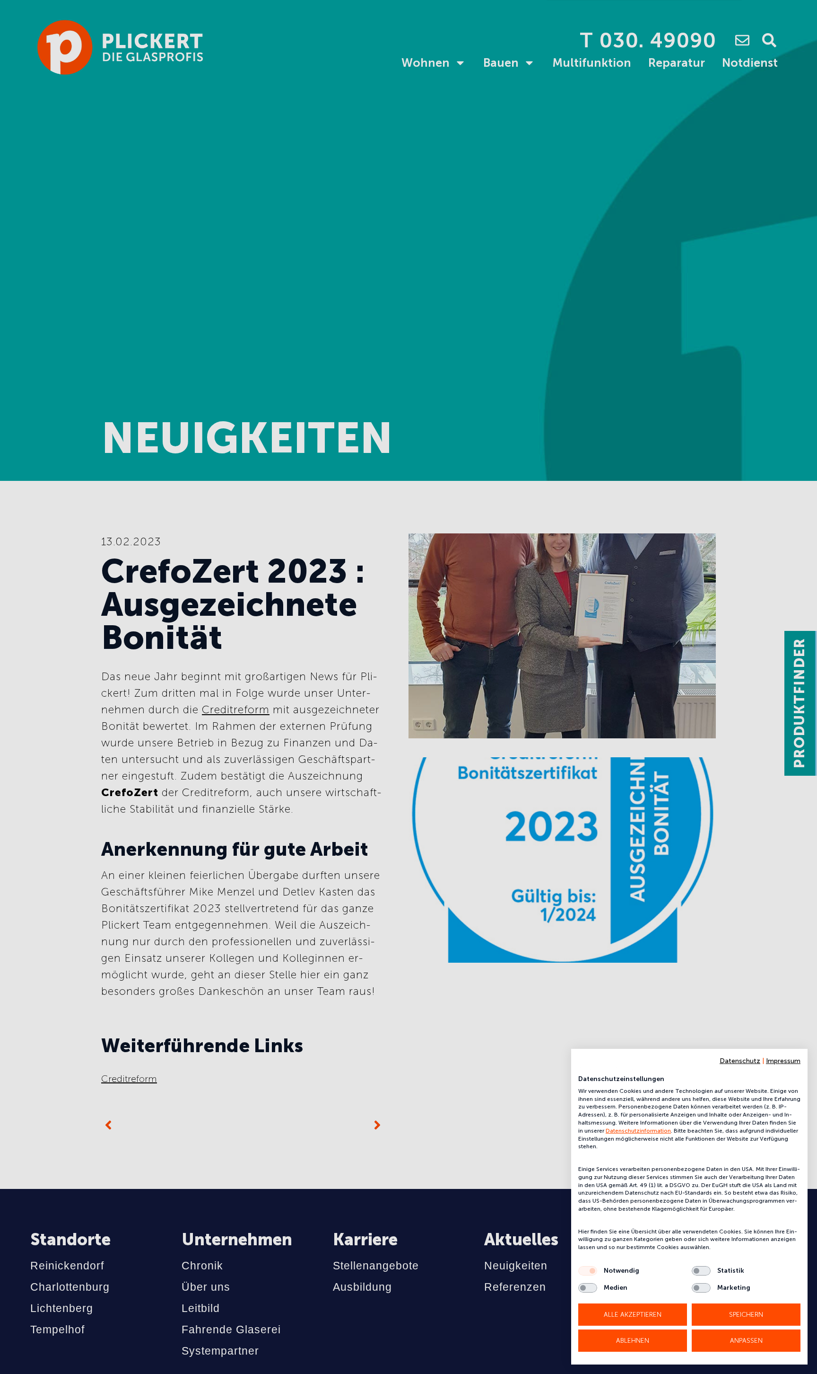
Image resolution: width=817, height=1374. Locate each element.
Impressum (783, 1061)
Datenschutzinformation (638, 1130)
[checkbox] (587, 1271)
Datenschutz (740, 1061)
